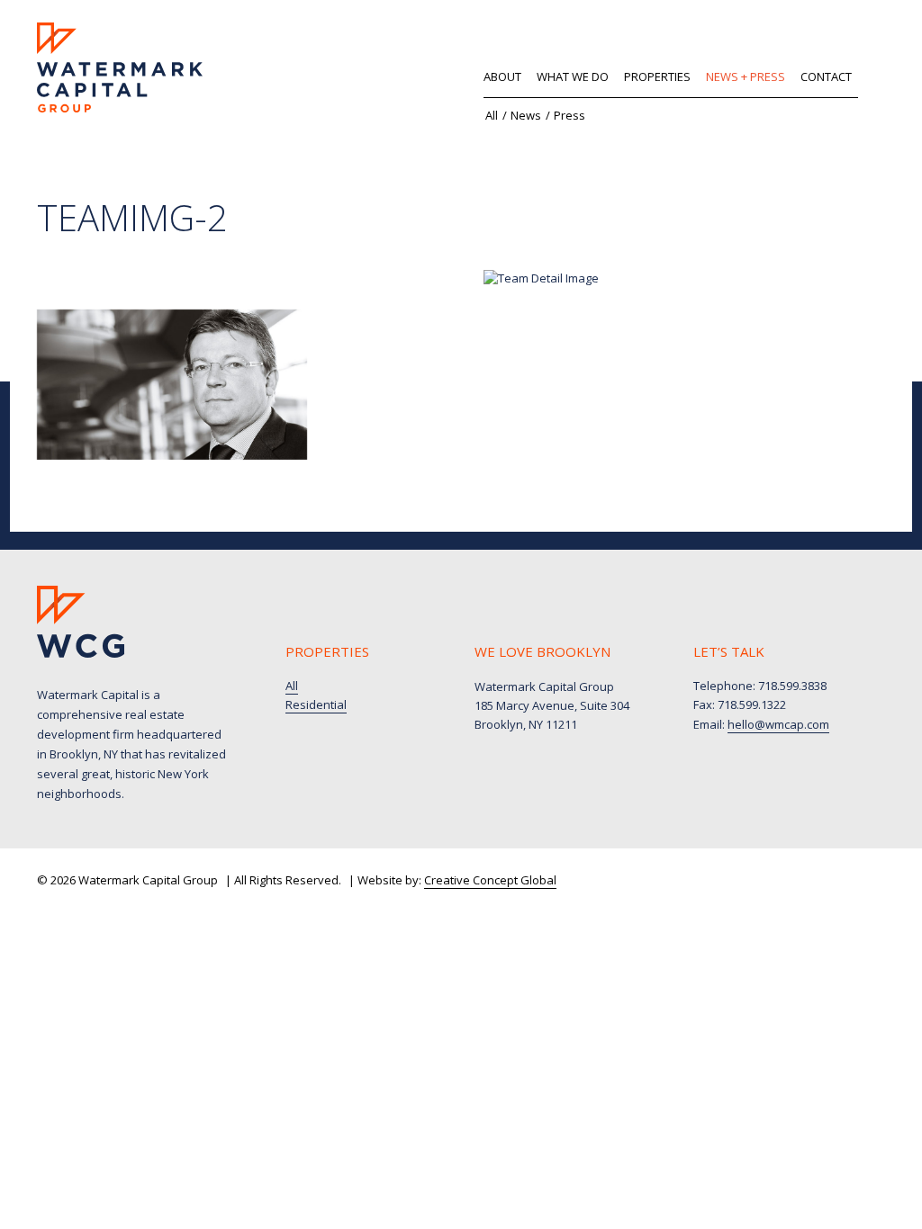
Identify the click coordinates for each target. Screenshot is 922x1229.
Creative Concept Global (490, 880)
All (491, 115)
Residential (316, 704)
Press (569, 115)
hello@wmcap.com (778, 724)
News (526, 115)
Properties (657, 76)
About (502, 76)
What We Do (573, 76)
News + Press (745, 76)
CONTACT (826, 76)
